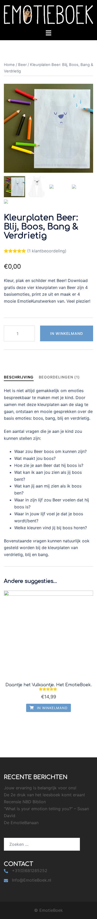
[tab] (19, 377)
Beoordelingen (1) (59, 377)
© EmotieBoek (48, 910)
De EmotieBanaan (21, 822)
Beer (22, 64)
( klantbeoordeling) (46, 250)
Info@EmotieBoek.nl (31, 880)
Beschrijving (19, 377)
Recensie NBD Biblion (25, 801)
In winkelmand (66, 333)
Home (9, 64)
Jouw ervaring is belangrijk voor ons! (40, 787)
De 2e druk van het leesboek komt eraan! (44, 794)
